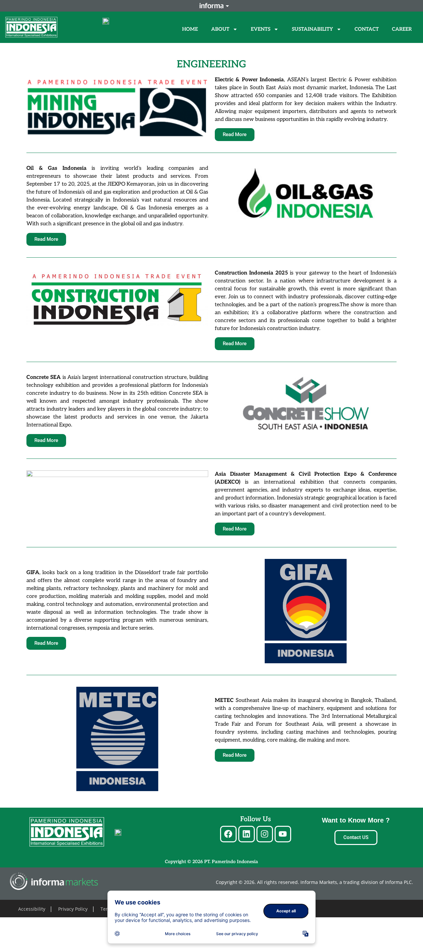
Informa (211, 5)
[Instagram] (264, 834)
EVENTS (260, 29)
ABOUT (220, 29)
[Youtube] (283, 834)
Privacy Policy (73, 909)
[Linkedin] (246, 834)
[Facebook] (228, 834)
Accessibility (31, 909)
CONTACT (367, 29)
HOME (190, 29)
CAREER (402, 29)
